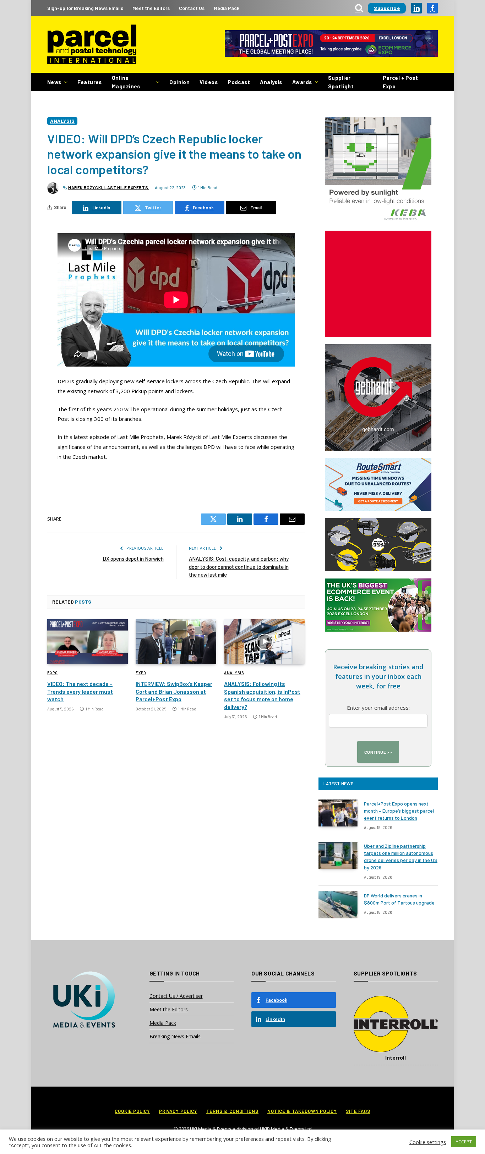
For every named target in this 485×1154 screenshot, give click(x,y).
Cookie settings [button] (427, 1142)
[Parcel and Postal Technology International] (91, 44)
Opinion (179, 82)
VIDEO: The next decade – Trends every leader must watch (80, 691)
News (54, 82)
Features (89, 82)
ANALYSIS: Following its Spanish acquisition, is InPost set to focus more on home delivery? (262, 695)
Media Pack (226, 8)
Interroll (395, 1057)
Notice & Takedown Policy (302, 1111)
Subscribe (387, 8)
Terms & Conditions (232, 1111)
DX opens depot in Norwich (133, 558)
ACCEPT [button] (464, 1141)
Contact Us (192, 8)
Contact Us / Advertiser (176, 996)
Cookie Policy (132, 1111)
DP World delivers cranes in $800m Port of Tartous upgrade (399, 899)
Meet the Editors (151, 8)
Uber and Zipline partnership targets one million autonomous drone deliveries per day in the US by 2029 (400, 856)
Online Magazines (126, 82)
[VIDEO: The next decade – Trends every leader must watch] (87, 642)
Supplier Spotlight (341, 82)
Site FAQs (358, 1111)
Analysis (271, 82)
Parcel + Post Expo (400, 82)
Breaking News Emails (175, 1036)
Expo (52, 672)
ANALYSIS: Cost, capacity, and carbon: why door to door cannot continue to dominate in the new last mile (239, 566)
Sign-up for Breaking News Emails (85, 8)
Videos (209, 82)
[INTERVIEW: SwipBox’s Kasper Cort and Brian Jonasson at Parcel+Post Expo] (176, 642)
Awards (302, 82)
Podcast (239, 82)
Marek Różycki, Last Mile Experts (108, 187)
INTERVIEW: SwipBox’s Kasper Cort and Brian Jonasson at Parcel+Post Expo (174, 691)
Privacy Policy (178, 1111)
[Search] (359, 8)
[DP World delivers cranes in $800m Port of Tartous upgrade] (338, 904)
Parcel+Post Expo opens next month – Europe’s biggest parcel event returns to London (399, 811)
